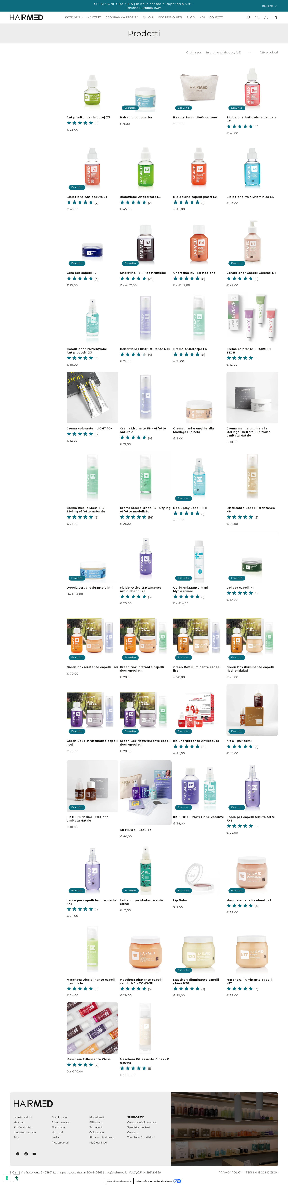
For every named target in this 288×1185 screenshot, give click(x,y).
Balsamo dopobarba (136, 117)
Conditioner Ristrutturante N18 (145, 349)
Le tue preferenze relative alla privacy (154, 1181)
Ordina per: (194, 52)
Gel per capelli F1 (240, 587)
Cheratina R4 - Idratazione (194, 273)
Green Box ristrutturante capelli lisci (92, 742)
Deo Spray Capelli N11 (190, 508)
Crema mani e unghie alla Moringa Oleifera (193, 430)
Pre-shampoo (61, 1122)
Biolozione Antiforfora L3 (140, 197)
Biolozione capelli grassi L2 (195, 197)
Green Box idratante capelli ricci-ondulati (142, 668)
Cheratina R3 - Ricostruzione (143, 273)
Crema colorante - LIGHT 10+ (89, 428)
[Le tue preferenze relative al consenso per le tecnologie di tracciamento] (7, 1178)
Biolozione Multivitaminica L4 (250, 197)
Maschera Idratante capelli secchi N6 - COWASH (141, 981)
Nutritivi (57, 1132)
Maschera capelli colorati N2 (249, 900)
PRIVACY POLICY (230, 1172)
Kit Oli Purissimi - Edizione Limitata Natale (88, 818)
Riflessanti (96, 1122)
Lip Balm (180, 900)
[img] (80, 123)
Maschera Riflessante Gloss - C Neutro (144, 1060)
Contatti (133, 1132)
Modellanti (96, 1117)
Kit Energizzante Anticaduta (196, 741)
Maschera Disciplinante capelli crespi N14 (91, 981)
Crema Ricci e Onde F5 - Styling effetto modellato (145, 509)
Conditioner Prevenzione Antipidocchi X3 (87, 350)
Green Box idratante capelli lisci (92, 667)
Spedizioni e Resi (138, 1127)
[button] (73, 17)
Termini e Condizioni (141, 1137)
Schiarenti (96, 1127)
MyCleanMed (98, 1142)
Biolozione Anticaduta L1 (87, 197)
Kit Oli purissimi (239, 741)
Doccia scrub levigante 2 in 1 (89, 587)
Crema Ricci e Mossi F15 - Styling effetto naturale (87, 509)
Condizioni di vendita (141, 1122)
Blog (17, 1137)
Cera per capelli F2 (81, 273)
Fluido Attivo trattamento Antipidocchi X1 (140, 589)
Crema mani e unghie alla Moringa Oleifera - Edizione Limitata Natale (248, 432)
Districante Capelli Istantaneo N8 (250, 509)
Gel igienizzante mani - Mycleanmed (191, 589)
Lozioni (56, 1137)
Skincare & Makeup (102, 1137)
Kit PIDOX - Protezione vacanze (198, 817)
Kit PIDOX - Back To (135, 830)
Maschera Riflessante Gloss (89, 1059)
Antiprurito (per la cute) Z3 (88, 117)
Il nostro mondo (25, 1132)
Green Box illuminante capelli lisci (196, 668)
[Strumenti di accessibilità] (16, 1178)
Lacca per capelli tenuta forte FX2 (250, 818)
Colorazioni (97, 1132)
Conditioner (60, 1117)
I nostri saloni (23, 1117)
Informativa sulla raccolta (119, 1181)
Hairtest (19, 1122)
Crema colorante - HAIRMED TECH (248, 350)
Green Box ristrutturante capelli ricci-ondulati (145, 742)
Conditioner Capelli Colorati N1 (251, 273)
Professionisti (23, 1127)
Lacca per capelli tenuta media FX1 (92, 901)
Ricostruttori (60, 1142)
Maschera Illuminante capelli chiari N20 (196, 981)
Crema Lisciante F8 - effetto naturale (143, 430)
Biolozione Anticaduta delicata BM (251, 119)
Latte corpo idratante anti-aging (141, 901)
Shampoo (58, 1127)
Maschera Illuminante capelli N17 (249, 981)
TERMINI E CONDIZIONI (262, 1172)
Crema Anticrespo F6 (190, 349)
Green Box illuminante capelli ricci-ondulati (250, 668)
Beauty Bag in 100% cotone (195, 117)
